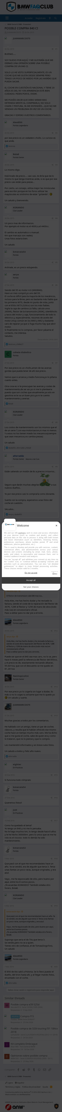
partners (22, 533)
